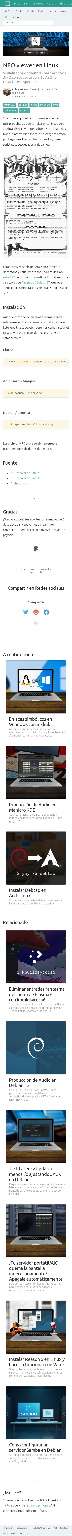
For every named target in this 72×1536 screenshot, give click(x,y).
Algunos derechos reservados (36, 569)
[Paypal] (36, 549)
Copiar (58, 362)
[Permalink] (36, 623)
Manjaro (42, 11)
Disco (17, 3)
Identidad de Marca (37, 1528)
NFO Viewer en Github (25, 473)
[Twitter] (25, 612)
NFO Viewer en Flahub (25, 478)
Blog (62, 3)
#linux (33, 104)
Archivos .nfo (19, 483)
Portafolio (64, 1528)
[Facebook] (46, 612)
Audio (53, 11)
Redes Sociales (21, 1528)
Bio (26, 3)
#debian (23, 104)
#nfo (55, 104)
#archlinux (9, 104)
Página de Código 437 (35, 282)
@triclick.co (24, 1533)
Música (63, 11)
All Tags (8, 11)
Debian (19, 11)
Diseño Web (52, 1528)
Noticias (51, 3)
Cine (7, 17)
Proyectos (37, 3)
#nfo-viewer (10, 110)
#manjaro (45, 104)
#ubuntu (24, 110)
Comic (16, 17)
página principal (39, 1505)
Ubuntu (30, 11)
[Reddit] (36, 612)
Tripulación (8, 1528)
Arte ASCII (10, 277)
